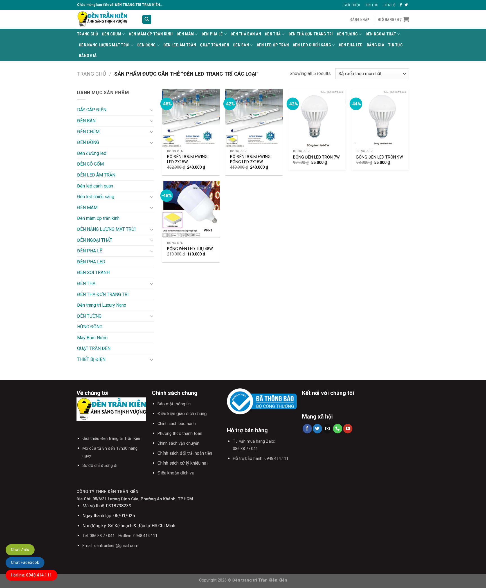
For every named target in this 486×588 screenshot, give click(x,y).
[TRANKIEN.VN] (105, 19)
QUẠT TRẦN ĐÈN (214, 45)
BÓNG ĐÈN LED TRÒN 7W (316, 157)
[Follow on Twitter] (406, 5)
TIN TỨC (395, 45)
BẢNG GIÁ (375, 45)
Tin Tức (371, 5)
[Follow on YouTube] (347, 428)
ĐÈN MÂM (185, 34)
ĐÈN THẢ (273, 34)
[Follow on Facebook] (400, 5)
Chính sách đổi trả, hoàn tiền (185, 453)
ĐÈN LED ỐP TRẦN (273, 45)
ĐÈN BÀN (241, 45)
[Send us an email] (327, 428)
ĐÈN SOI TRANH (93, 272)
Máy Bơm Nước (92, 337)
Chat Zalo (20, 549)
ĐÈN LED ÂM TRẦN (179, 45)
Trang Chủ (87, 34)
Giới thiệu (352, 5)
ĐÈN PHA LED (351, 45)
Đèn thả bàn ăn (246, 34)
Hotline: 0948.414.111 (31, 575)
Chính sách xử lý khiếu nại (183, 463)
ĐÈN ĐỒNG (146, 45)
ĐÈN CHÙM (111, 34)
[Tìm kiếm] (147, 19)
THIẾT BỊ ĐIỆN (91, 359)
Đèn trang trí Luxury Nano (101, 305)
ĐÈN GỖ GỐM (90, 164)
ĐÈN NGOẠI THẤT (381, 34)
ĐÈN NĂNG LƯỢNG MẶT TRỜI (104, 45)
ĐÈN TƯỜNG (347, 34)
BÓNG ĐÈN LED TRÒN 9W (379, 157)
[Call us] (337, 428)
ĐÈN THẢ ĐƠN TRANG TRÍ (311, 34)
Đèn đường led (91, 153)
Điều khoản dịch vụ (176, 473)
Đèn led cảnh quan (95, 186)
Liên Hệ (389, 5)
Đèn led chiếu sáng (312, 45)
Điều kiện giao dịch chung (182, 413)
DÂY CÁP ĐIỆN (91, 109)
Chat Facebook (25, 562)
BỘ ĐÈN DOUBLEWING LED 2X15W (187, 159)
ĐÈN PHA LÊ (212, 34)
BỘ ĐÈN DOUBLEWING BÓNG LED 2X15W (250, 159)
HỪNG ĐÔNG (89, 326)
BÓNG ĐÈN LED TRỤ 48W (190, 248)
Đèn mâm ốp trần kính (151, 34)
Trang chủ (91, 74)
